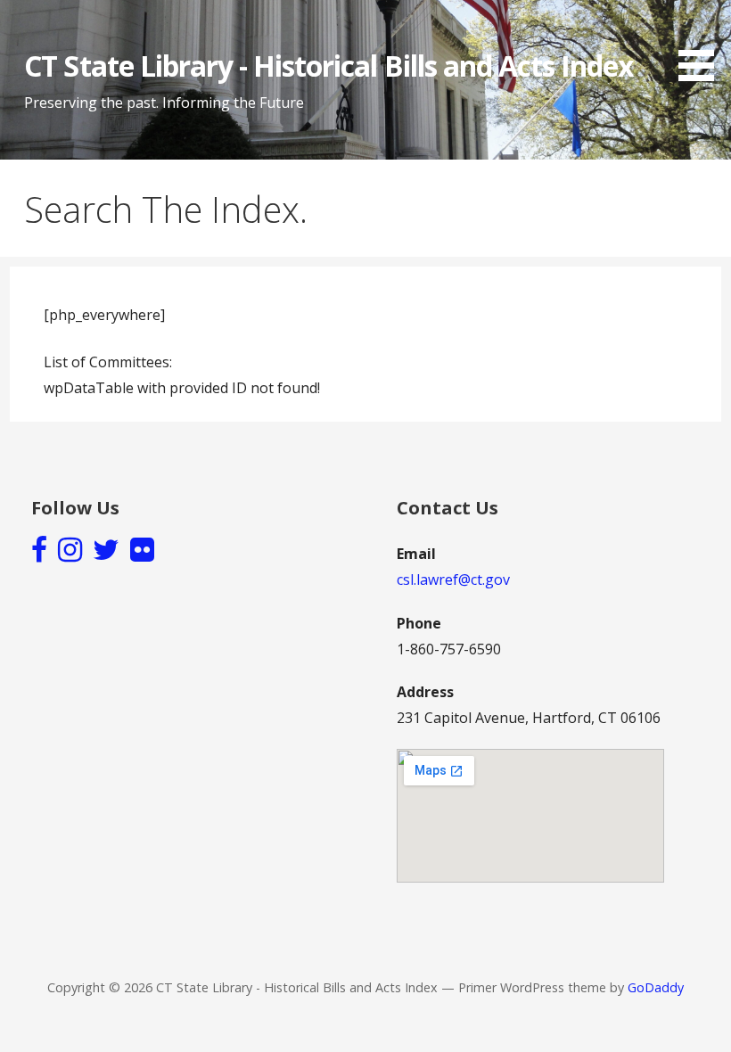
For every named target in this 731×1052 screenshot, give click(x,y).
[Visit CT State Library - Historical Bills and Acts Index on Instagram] (70, 554)
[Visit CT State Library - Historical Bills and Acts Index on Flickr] (142, 554)
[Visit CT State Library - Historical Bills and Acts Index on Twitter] (106, 554)
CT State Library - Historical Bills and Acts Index (329, 65)
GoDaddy (656, 987)
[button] (702, 43)
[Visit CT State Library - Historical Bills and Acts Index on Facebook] (39, 554)
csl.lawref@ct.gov (453, 579)
